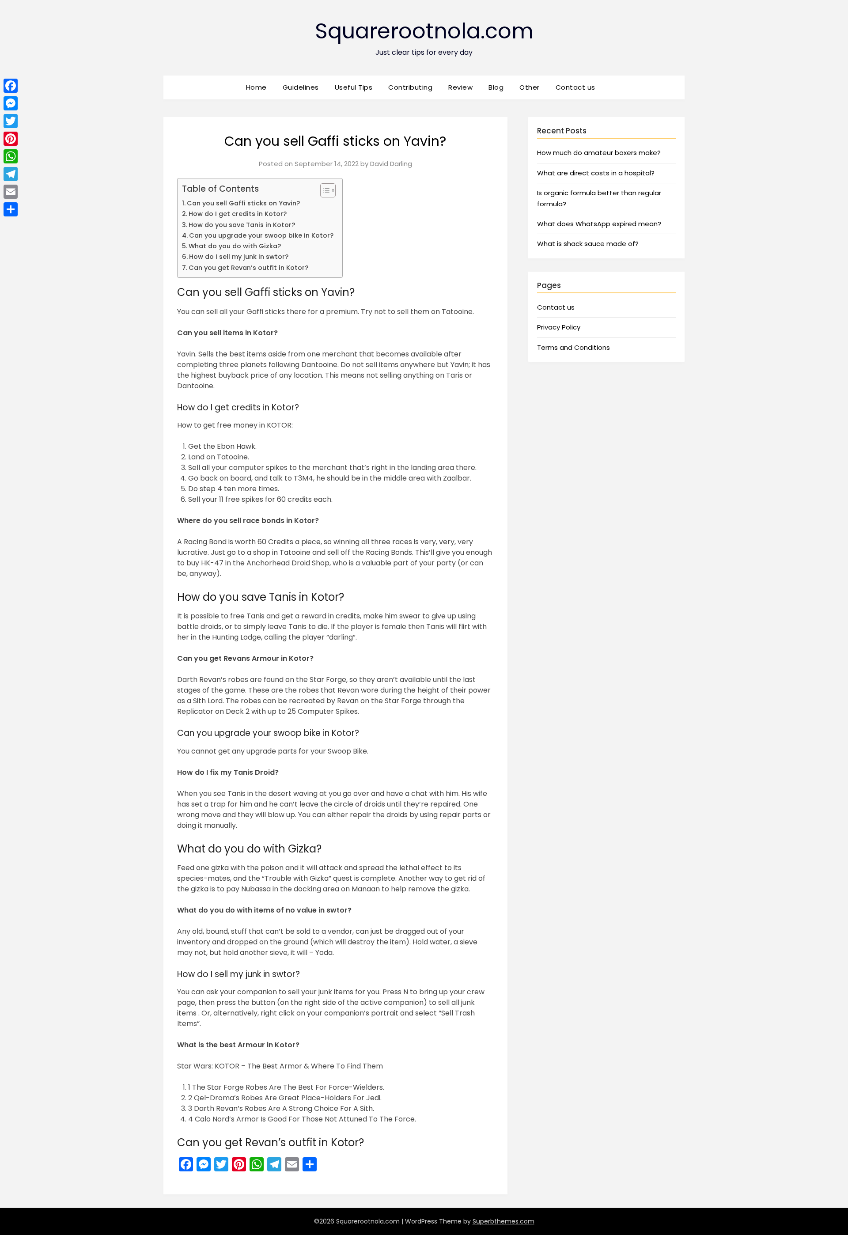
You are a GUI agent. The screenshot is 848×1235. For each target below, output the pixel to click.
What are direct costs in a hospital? (596, 173)
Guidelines (301, 87)
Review (460, 87)
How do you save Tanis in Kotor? (242, 224)
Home (256, 87)
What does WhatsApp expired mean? (599, 223)
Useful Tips (354, 87)
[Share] (10, 209)
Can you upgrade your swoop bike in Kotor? (261, 235)
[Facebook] (10, 86)
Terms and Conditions (573, 347)
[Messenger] (10, 103)
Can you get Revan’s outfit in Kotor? (248, 267)
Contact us (575, 87)
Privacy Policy (558, 327)
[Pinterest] (10, 139)
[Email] (10, 192)
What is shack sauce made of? (588, 243)
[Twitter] (10, 121)
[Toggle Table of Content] (323, 190)
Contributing (410, 87)
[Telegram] (10, 174)
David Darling (391, 163)
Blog (496, 87)
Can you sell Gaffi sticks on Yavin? (243, 203)
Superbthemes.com (503, 1221)
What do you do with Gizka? (235, 246)
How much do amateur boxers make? (599, 152)
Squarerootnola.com (424, 31)
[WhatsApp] (10, 156)
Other (529, 87)
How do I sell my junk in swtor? (238, 256)
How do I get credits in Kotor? (238, 213)
